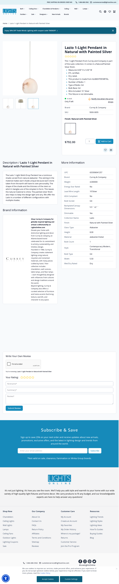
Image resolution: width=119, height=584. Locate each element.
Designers (43, 14)
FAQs (34, 525)
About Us (36, 517)
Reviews (35, 546)
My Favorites (66, 525)
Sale (32, 14)
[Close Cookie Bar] (116, 568)
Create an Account (69, 521)
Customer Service (68, 542)
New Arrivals (56, 14)
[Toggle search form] (100, 11)
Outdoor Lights (9, 537)
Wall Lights (7, 525)
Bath (21, 9)
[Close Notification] (113, 30)
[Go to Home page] (9, 11)
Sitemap (35, 542)
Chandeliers (8, 517)
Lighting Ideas (96, 525)
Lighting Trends (96, 517)
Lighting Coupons (10, 542)
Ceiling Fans (33, 9)
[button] (5, 578)
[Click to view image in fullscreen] (30, 68)
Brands (66, 14)
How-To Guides (96, 529)
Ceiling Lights (8, 521)
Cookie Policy (45, 573)
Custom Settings (71, 579)
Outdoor (23, 14)
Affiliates (35, 533)
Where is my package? (70, 533)
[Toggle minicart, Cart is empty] (114, 11)
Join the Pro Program (70, 546)
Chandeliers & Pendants (51, 9)
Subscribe (95, 450)
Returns (64, 537)
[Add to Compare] (111, 150)
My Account (66, 517)
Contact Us (36, 521)
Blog (92, 537)
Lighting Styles (96, 521)
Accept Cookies (48, 579)
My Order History (68, 529)
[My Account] (105, 11)
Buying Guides (96, 533)
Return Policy (37, 529)
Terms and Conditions (41, 537)
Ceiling (66, 9)
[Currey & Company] (15, 259)
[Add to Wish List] (105, 150)
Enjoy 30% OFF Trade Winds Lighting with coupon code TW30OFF (30, 30)
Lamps (85, 9)
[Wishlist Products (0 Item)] (110, 11)
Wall (75, 9)
